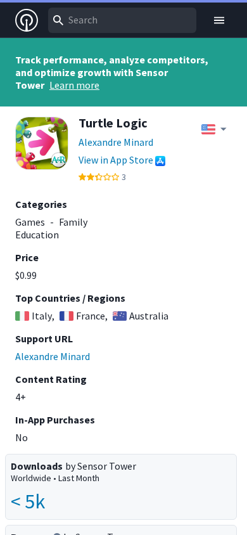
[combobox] (122, 20)
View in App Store (116, 159)
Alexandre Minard (116, 142)
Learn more (74, 85)
